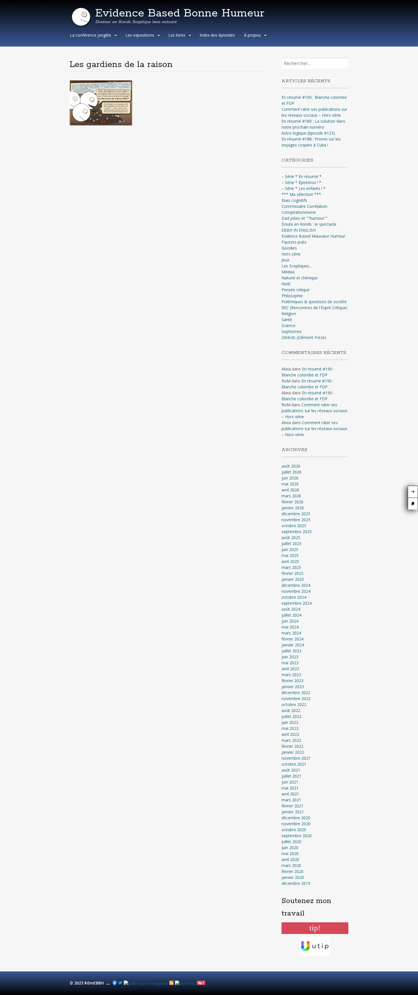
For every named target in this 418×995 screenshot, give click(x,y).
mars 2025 (291, 567)
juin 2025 (290, 549)
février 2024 (292, 639)
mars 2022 (291, 740)
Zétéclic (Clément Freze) (304, 337)
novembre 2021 (296, 758)
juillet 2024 (291, 615)
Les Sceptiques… (297, 266)
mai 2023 (290, 662)
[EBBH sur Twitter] (120, 983)
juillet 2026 (291, 472)
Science (288, 325)
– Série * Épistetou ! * (301, 182)
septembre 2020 (297, 835)
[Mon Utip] (185, 983)
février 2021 (292, 805)
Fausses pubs (294, 242)
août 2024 (291, 609)
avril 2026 (290, 490)
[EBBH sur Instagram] (146, 983)
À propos (252, 35)
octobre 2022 (294, 704)
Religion (289, 313)
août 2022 (291, 710)
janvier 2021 (293, 811)
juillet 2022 (291, 716)
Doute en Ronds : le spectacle (309, 224)
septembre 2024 (297, 603)
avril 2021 (290, 794)
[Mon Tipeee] (201, 983)
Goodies (289, 248)
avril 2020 (290, 859)
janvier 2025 (293, 579)
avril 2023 (290, 668)
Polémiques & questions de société (314, 301)
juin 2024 (290, 621)
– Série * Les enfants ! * (304, 188)
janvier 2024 (293, 645)
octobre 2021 (294, 764)
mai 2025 (290, 555)
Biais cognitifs (294, 200)
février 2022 (292, 746)
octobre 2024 (294, 597)
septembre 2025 (297, 531)
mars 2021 (291, 800)
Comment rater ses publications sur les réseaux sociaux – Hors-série (314, 410)
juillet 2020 (291, 841)
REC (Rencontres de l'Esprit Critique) (314, 307)
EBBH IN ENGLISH (299, 230)
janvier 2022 (293, 752)
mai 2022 (290, 728)
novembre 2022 (296, 698)
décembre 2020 (296, 817)
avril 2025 (290, 561)
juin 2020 (290, 847)
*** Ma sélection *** (301, 194)
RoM (286, 381)
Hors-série (291, 254)
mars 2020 (291, 865)
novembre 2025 (296, 519)
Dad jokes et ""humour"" (305, 218)
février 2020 (292, 871)
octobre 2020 (294, 829)
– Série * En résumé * (302, 176)
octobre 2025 (294, 525)
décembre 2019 (296, 883)
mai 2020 (290, 853)
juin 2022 (290, 722)
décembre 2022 (296, 692)
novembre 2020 (296, 823)
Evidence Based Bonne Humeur (179, 13)
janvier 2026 (293, 507)
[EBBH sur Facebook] (114, 983)
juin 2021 (290, 782)
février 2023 (292, 680)
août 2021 (291, 770)
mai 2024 (290, 627)
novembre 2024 (296, 591)
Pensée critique (296, 289)
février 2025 (292, 573)
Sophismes (292, 331)
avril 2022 (290, 734)
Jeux (285, 260)
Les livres (176, 35)
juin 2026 (290, 478)
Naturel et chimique (300, 277)
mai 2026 (290, 484)
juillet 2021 (291, 776)
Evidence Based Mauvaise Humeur (313, 236)
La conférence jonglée (90, 35)
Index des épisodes (217, 35)
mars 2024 (291, 633)
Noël (286, 283)
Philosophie (292, 295)
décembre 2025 (296, 513)
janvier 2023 (293, 686)
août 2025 (291, 537)
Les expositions (139, 35)
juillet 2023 (291, 650)
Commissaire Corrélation (304, 206)
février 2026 (292, 501)
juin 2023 (290, 656)
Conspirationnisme (299, 212)
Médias (288, 272)
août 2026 (291, 466)
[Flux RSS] (171, 983)
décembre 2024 (296, 585)
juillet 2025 (291, 543)
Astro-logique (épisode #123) (308, 133)
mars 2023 (291, 674)
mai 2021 (290, 788)
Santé (287, 319)
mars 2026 (291, 495)
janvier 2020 (293, 877)
